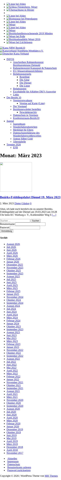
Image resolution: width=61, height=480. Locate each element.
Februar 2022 (13, 376)
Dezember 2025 (15, 264)
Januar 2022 (13, 379)
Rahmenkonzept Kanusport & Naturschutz (35, 68)
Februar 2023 (13, 344)
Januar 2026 (13, 261)
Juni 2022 (12, 364)
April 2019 (12, 441)
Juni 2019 (12, 435)
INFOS (10, 59)
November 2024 (15, 297)
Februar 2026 (13, 258)
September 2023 (15, 329)
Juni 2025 (12, 282)
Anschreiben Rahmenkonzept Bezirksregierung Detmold (28, 64)
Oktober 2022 (14, 353)
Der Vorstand (20, 106)
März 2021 (12, 397)
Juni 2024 (12, 311)
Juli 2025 (11, 279)
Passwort (5, 227)
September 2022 (15, 355)
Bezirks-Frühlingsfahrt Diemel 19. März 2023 (30, 197)
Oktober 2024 (14, 300)
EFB (15, 147)
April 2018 (12, 450)
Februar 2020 (13, 423)
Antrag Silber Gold (23, 138)
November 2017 (15, 453)
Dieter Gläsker (21, 203)
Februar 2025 (13, 291)
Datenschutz (13, 464)
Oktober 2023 (14, 326)
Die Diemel (25, 82)
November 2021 (15, 382)
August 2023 (13, 332)
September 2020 (15, 405)
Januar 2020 (13, 426)
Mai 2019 (11, 438)
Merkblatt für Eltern (23, 129)
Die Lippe (25, 85)
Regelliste (25, 77)
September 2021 (15, 388)
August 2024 (13, 305)
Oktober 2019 (14, 432)
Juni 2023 (12, 335)
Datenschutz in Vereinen (25, 115)
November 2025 (15, 267)
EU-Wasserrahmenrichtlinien (28, 71)
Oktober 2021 (14, 385)
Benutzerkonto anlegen (19, 467)
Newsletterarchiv (28, 112)
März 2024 (12, 317)
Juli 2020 (11, 411)
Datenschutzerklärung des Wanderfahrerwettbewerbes (27, 134)
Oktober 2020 (14, 403)
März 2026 (12, 255)
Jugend (10, 121)
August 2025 (13, 276)
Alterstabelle (19, 141)
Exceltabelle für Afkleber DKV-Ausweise (34, 91)
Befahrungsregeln (22, 74)
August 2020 (13, 408)
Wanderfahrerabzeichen (25, 127)
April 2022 (12, 370)
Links (16, 94)
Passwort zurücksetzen (19, 470)
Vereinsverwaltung (22, 100)
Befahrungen (19, 88)
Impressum (13, 461)
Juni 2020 (12, 414)
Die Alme (24, 79)
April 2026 (12, 253)
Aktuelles (12, 458)
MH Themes (51, 475)
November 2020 (15, 400)
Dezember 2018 (15, 447)
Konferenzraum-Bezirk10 (26, 118)
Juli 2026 (11, 247)
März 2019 (12, 444)
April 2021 (12, 394)
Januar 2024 (13, 323)
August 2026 (13, 244)
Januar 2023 (13, 347)
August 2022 (13, 358)
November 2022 (15, 350)
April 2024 (12, 314)
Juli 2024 (11, 308)
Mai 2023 (11, 338)
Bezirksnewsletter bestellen (27, 109)
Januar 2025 (13, 294)
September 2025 (15, 273)
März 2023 (12, 341)
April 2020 (12, 417)
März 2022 (12, 373)
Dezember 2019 (15, 429)
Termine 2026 (14, 144)
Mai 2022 (11, 367)
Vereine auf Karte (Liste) (32, 103)
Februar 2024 (13, 320)
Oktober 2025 (14, 270)
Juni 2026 (12, 250)
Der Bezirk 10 (14, 97)
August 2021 (13, 391)
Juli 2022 (11, 361)
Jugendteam (19, 124)
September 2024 (15, 303)
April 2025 (12, 285)
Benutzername (7, 224)
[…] (54, 214)
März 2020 (12, 420)
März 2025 (12, 288)
